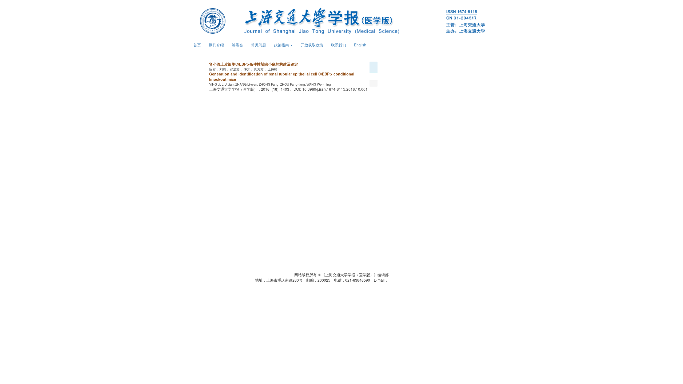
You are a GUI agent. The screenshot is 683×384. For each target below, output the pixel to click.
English (360, 44)
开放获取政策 (312, 44)
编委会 (237, 44)
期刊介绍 (216, 44)
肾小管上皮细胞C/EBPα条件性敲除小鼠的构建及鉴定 (253, 64)
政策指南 (282, 44)
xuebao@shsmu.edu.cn (408, 280)
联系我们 (338, 44)
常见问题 (258, 44)
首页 (197, 44)
